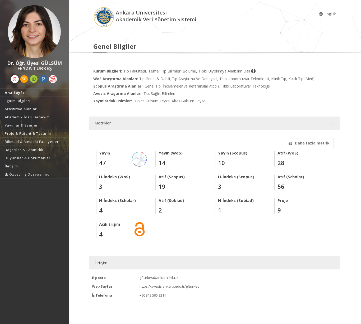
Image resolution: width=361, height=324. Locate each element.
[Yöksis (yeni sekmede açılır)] (53, 79)
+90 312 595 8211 (153, 295)
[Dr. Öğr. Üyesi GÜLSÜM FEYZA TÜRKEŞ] (34, 31)
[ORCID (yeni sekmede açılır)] (33, 79)
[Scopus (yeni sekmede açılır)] (24, 79)
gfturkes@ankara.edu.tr (159, 277)
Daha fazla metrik (312, 143)
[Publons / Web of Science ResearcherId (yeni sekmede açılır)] (44, 79)
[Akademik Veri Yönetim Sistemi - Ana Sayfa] (104, 16)
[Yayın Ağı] (139, 158)
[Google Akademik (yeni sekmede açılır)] (15, 79)
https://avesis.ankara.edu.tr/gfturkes (169, 286)
